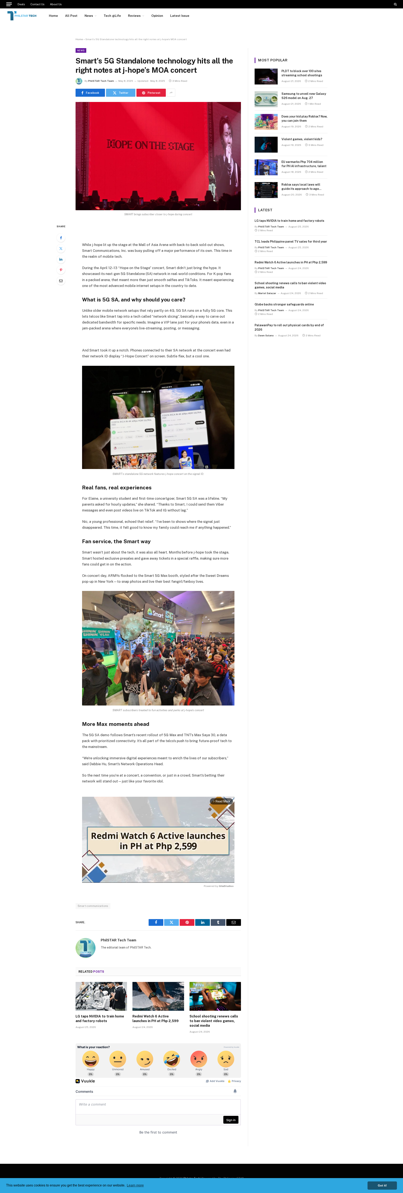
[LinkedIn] (61, 259)
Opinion (157, 15)
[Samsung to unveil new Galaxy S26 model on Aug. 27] (266, 99)
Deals (21, 4)
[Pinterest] (61, 270)
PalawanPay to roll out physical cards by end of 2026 (289, 327)
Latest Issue (179, 15)
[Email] (61, 280)
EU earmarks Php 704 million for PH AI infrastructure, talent (303, 164)
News (89, 15)
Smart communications (93, 906)
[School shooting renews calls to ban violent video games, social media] (215, 996)
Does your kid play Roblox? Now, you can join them (304, 118)
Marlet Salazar (267, 293)
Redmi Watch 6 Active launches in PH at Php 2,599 (155, 1018)
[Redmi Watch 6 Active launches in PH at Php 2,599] (158, 996)
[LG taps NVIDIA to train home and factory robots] (101, 996)
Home (53, 15)
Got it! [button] (382, 1185)
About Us (56, 4)
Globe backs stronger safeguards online (284, 304)
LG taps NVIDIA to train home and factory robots (100, 1018)
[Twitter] (61, 248)
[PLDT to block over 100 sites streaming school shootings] (266, 77)
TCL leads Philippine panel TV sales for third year (291, 241)
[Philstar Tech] (22, 15)
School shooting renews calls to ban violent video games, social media (214, 1021)
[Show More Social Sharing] (171, 93)
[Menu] (9, 4)
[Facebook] (61, 238)
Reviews (134, 15)
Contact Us (37, 4)
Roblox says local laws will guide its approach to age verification (300, 187)
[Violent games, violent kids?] (266, 145)
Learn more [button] (135, 1185)
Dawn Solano (266, 335)
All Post (71, 15)
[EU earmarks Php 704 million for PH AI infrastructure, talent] (266, 167)
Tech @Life (112, 15)
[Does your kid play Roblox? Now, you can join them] (266, 122)
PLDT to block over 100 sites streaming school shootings (301, 73)
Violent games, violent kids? (301, 139)
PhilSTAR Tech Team (101, 80)
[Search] (395, 4)
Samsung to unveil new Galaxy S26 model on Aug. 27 (303, 96)
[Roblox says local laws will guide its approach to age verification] (266, 190)
